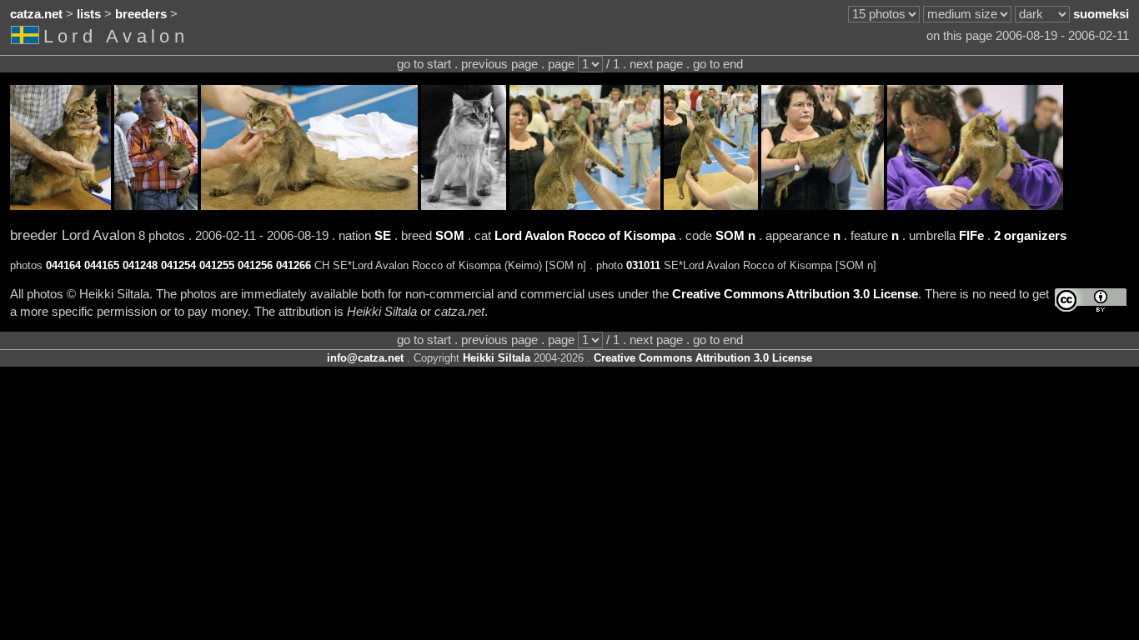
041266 (293, 265)
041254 (178, 265)
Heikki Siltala (496, 358)
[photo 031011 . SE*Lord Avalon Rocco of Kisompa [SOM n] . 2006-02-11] (975, 205)
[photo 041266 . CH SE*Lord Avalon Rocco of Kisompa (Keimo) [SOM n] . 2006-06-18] (822, 205)
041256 (255, 265)
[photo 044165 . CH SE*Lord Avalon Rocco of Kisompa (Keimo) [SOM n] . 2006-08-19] (156, 205)
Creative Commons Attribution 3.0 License (795, 294)
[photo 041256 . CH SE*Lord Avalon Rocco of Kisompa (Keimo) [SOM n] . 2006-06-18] (711, 205)
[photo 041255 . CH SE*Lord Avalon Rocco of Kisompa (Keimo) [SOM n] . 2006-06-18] (584, 205)
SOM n (735, 235)
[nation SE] (26, 38)
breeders (141, 14)
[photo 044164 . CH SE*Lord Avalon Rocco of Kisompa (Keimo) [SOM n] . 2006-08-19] (60, 205)
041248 (140, 265)
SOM (449, 235)
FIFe (971, 235)
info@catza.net (365, 358)
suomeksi (1101, 14)
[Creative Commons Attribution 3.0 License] (1090, 300)
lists (89, 14)
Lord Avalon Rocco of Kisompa (584, 235)
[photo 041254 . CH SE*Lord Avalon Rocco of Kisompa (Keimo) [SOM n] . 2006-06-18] (463, 205)
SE (382, 235)
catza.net (36, 14)
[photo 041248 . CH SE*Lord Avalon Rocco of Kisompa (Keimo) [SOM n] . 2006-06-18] (309, 205)
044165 (101, 265)
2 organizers (1030, 235)
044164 (63, 265)
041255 (216, 265)
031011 (643, 265)
